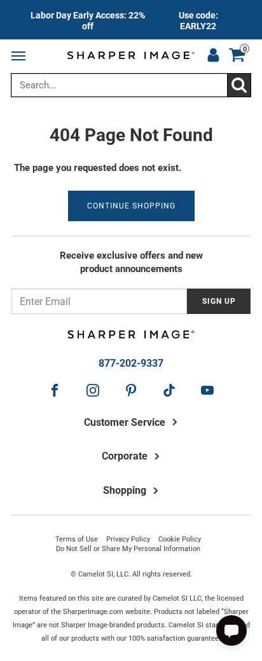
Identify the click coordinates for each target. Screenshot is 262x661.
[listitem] (131, 19)
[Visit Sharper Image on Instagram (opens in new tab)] (92, 390)
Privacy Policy (128, 539)
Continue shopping (131, 205)
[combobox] (131, 85)
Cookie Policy (179, 539)
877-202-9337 (131, 363)
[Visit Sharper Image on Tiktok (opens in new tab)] (169, 390)
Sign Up (219, 301)
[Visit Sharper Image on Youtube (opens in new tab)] (207, 390)
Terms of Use (76, 539)
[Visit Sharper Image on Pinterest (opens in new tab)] (131, 390)
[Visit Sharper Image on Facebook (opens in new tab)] (54, 390)
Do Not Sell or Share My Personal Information (128, 549)
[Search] (239, 85)
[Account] (213, 56)
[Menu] (21, 56)
